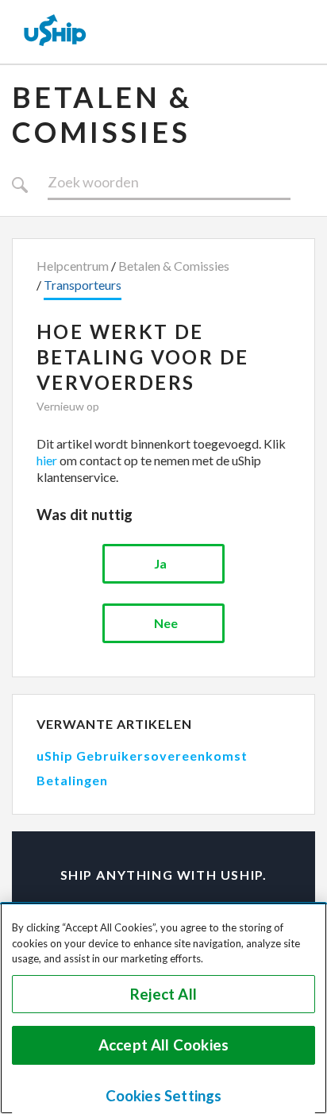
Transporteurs (82, 284)
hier (47, 460)
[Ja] (163, 564)
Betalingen (72, 780)
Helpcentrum (73, 265)
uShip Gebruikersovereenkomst (142, 755)
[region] (163, 1008)
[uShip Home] (55, 32)
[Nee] (163, 623)
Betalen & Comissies (102, 114)
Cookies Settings (164, 1095)
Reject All (163, 994)
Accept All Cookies (163, 1045)
